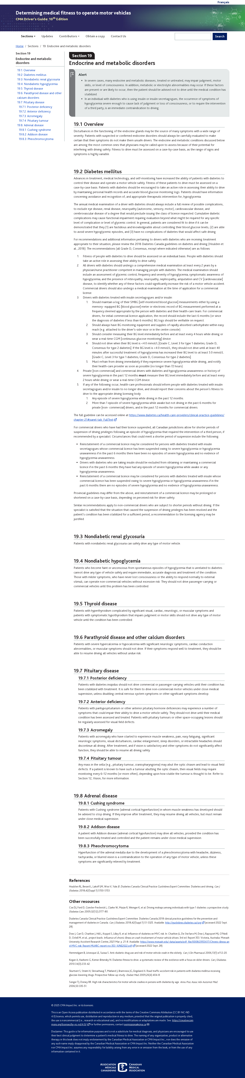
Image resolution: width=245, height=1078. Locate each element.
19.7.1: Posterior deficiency (35, 107)
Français (223, 2)
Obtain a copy (95, 36)
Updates (47, 36)
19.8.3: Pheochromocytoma (36, 139)
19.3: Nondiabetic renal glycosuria (38, 79)
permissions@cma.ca (135, 1024)
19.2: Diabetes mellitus (31, 75)
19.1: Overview (26, 70)
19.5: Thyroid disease (30, 88)
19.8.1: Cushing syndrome (35, 130)
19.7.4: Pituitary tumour (33, 120)
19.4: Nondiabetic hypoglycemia (37, 84)
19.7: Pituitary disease (30, 102)
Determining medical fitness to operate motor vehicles (73, 13)
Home (20, 46)
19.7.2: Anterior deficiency (35, 111)
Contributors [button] (68, 36)
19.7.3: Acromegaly (30, 116)
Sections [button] (27, 36)
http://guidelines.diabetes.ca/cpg (183, 922)
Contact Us (118, 36)
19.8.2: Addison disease (33, 134)
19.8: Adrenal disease (30, 125)
